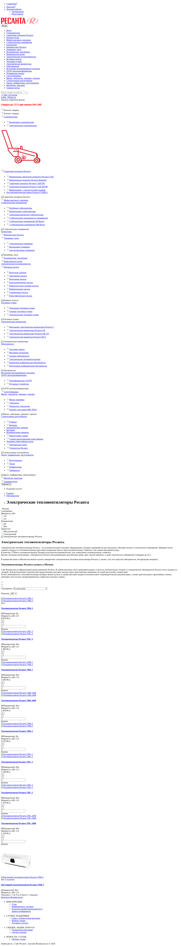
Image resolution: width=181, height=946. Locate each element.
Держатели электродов (19, 406)
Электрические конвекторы (18, 64)
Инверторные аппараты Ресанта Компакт (28, 180)
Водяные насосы (13, 59)
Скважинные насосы (18, 292)
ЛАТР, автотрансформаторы (19, 71)
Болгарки (10, 430)
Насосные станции (17, 272)
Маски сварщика (16, 400)
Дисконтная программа (22, 930)
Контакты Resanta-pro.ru (12, 897)
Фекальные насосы (17, 279)
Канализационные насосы (21, 282)
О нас (14, 904)
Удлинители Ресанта (18, 448)
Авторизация (18, 11)
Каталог (11, 113)
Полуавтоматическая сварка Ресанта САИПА (27, 192)
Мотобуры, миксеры (15, 85)
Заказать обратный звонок (13, 100)
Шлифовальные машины (17, 432)
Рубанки (13, 422)
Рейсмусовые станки (18, 436)
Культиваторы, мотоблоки (18, 52)
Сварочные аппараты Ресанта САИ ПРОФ (28, 187)
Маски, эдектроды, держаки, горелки (23, 78)
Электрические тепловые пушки (24, 315)
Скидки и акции (19, 932)
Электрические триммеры (21, 244)
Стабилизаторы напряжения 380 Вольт (27, 225)
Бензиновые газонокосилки (21, 122)
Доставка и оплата (20, 923)
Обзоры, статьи (19, 939)
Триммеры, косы (13, 49)
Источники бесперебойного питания (23, 69)
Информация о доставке (23, 906)
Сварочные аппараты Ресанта (19, 35)
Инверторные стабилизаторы (22, 211)
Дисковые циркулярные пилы (19, 441)
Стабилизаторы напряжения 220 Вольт (26, 221)
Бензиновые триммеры (19, 247)
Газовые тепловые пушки (20, 311)
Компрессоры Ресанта (16, 47)
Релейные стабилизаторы (20, 208)
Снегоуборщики (13, 76)
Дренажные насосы (18, 276)
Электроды (14, 403)
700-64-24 (8, 97)
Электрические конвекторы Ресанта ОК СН (29, 334)
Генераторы (11, 45)
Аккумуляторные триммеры (22, 250)
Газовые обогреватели (19, 356)
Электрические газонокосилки (23, 125)
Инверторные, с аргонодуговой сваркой (27, 190)
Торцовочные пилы (18, 445)
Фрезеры (13, 425)
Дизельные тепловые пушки (22, 308)
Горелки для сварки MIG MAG (23, 409)
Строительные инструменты (19, 80)
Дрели (12, 464)
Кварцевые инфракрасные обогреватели (27, 362)
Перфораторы (15, 467)
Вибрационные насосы (19, 289)
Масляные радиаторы (19, 353)
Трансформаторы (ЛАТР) (20, 381)
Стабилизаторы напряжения (19, 42)
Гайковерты (14, 470)
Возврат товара (18, 920)
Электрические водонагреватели (21, 57)
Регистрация (17, 14)
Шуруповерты (15, 460)
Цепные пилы (12, 37)
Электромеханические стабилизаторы (26, 215)
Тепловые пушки (14, 61)
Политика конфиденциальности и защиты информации (27, 910)
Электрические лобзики (17, 428)
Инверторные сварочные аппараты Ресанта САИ (31, 177)
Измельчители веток (15, 54)
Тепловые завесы (17, 349)
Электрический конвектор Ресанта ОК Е (27, 337)
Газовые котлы (13, 88)
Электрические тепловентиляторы (24, 359)
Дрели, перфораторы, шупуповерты (22, 83)
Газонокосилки (13, 33)
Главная (10, 493)
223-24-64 (9, 95)
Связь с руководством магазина (26, 918)
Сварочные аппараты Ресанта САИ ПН (27, 183)
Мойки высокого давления (18, 40)
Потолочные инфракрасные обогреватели (28, 366)
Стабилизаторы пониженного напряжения (28, 218)
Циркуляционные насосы (20, 296)
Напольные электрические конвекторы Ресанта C (31, 327)
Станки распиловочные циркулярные (26, 439)
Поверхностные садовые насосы (24, 286)
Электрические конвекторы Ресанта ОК (27, 330)
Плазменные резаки (15, 73)
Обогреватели (12, 66)
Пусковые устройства (19, 384)
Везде (9, 30)
